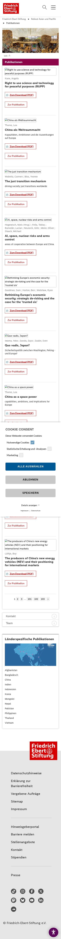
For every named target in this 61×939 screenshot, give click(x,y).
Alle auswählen (31, 466)
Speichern (30, 493)
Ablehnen (30, 479)
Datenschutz (35, 510)
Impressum (24, 510)
